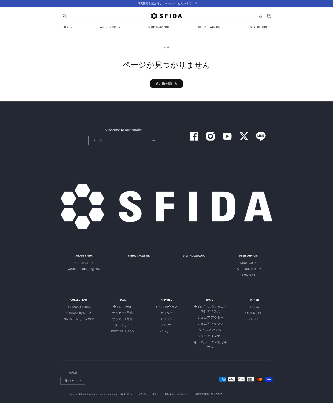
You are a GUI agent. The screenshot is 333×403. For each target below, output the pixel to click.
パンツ (166, 325)
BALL (122, 299)
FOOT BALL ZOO (122, 331)
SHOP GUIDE (248, 263)
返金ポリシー (128, 394)
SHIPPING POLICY (249, 269)
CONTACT (249, 275)
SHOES (254, 307)
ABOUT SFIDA (84, 255)
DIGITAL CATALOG (194, 255)
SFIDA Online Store (87, 394)
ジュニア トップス (210, 324)
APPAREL (166, 299)
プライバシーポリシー (149, 394)
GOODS (254, 319)
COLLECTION (78, 299)
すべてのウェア (166, 307)
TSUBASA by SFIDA (78, 313)
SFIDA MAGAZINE (139, 255)
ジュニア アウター (210, 317)
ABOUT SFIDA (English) (84, 269)
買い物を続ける (166, 83)
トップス (166, 319)
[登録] (153, 140)
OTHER (254, 299)
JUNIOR (210, 299)
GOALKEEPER (254, 313)
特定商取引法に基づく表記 (208, 394)
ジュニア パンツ (210, 330)
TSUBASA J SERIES (78, 307)
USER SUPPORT (249, 255)
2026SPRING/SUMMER (78, 319)
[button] (65, 16)
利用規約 (169, 394)
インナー (166, 331)
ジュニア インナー (210, 336)
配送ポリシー (184, 394)
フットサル (123, 325)
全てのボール (122, 307)
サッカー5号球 (122, 313)
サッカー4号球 (122, 319)
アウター (166, 313)
